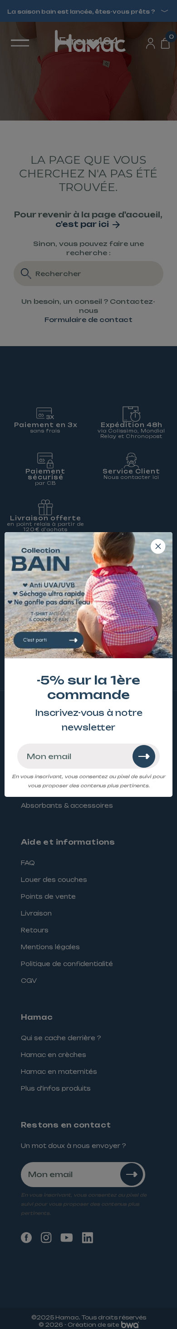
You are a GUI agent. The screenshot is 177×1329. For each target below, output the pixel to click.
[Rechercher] (144, 756)
